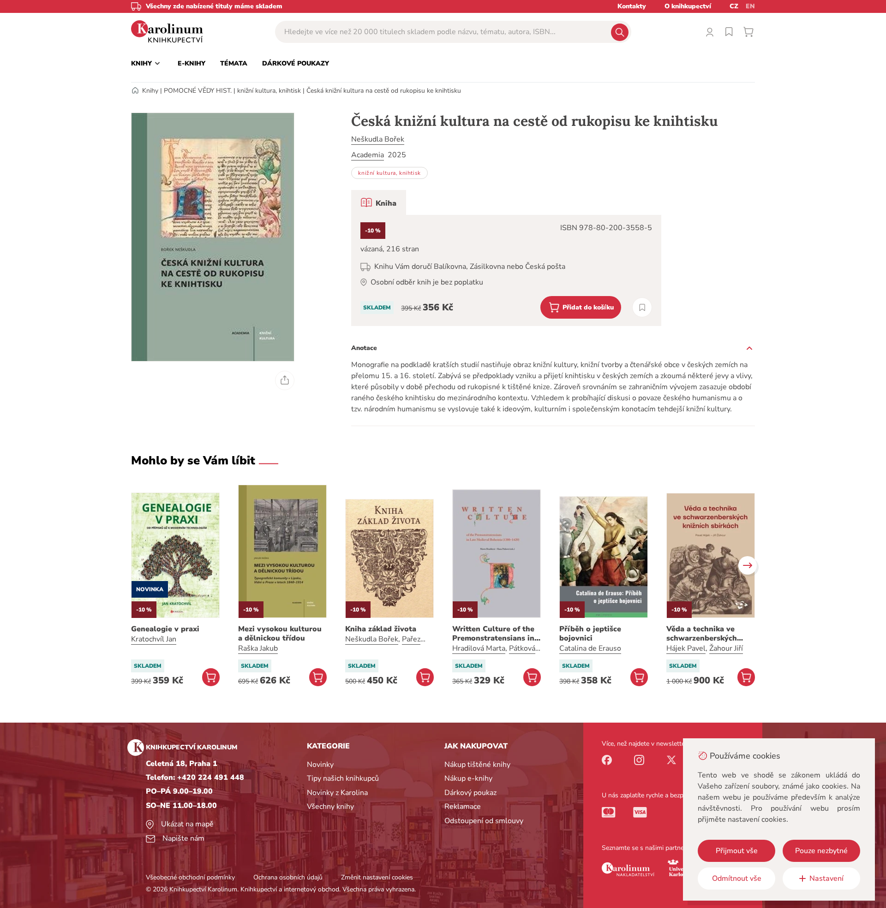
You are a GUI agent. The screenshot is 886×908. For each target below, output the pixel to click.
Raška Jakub (258, 648)
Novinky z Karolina (337, 793)
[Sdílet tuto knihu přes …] (284, 380)
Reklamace (462, 806)
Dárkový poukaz (470, 793)
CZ (734, 6)
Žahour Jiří (726, 648)
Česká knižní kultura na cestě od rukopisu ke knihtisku (383, 90)
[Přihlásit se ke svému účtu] (709, 31)
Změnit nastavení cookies (377, 877)
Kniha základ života (380, 629)
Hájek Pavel (686, 648)
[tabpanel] (506, 270)
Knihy (150, 90)
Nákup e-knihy (468, 778)
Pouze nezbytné (821, 851)
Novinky (320, 765)
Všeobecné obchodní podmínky (190, 877)
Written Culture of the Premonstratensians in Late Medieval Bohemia (494, 633)
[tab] (378, 202)
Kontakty (631, 6)
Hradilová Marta (478, 648)
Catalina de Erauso (590, 648)
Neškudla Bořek (377, 139)
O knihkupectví (687, 6)
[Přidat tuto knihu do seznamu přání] (642, 307)
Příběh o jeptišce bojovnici (590, 633)
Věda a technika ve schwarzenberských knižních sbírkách (701, 633)
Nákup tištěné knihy (477, 765)
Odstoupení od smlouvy (483, 821)
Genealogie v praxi (165, 629)
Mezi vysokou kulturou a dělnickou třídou (280, 633)
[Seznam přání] (729, 31)
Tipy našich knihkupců (343, 778)
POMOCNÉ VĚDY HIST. (198, 90)
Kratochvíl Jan (153, 639)
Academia (367, 155)
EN (750, 6)
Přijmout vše (737, 851)
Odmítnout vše (736, 878)
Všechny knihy (330, 806)
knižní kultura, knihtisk (269, 90)
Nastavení (826, 878)
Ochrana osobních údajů (288, 877)
